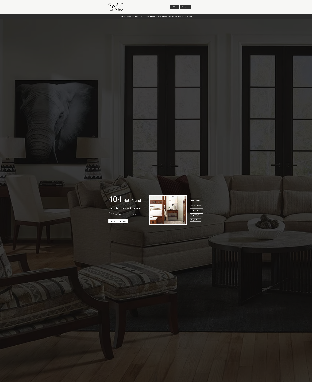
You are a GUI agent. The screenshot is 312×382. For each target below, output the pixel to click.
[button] (174, 7)
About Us (180, 16)
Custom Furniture (125, 16)
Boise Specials (150, 16)
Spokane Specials (161, 16)
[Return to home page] (116, 7)
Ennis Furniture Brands (138, 16)
